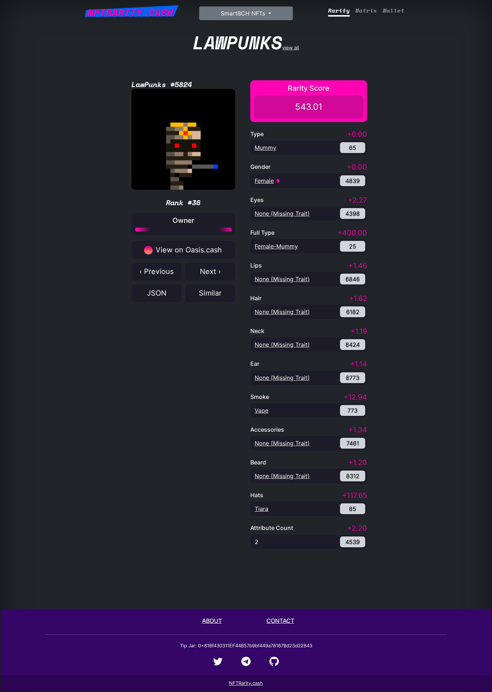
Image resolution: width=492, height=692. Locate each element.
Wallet (393, 10)
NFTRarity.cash (246, 683)
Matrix (366, 10)
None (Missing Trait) (282, 213)
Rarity (339, 10)
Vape (261, 410)
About (212, 620)
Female (264, 180)
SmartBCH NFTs (244, 13)
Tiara (261, 508)
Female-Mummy (276, 246)
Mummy (265, 147)
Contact (280, 620)
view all (246, 42)
